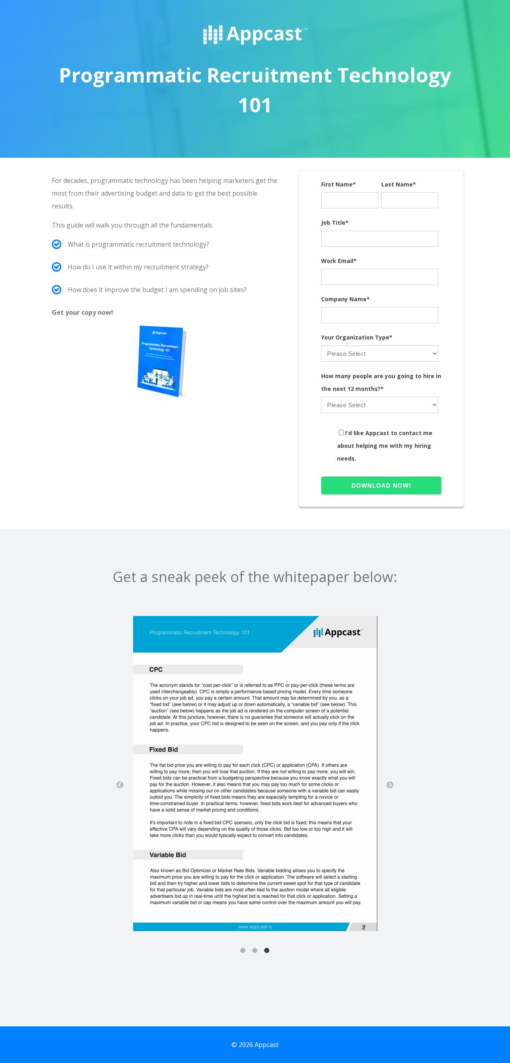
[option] (255, 776)
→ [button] (390, 785)
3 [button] (267, 951)
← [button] (120, 785)
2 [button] (255, 951)
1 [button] (243, 951)
